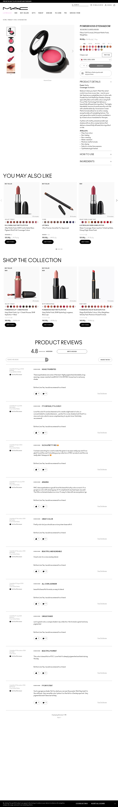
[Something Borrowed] (20, 306)
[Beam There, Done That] (82, 222)
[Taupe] (14, 222)
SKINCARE (49, 13)
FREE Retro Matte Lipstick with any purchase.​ (17, 1)
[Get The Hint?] (36, 222)
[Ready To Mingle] (70, 306)
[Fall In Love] (93, 47)
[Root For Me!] (64, 222)
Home (5, 19)
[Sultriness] (67, 306)
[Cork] (45, 222)
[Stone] (48, 222)
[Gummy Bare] (104, 222)
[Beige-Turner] (54, 222)
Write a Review (72, 351)
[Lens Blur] (84, 50)
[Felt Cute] (93, 50)
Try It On (107, 55)
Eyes (15, 19)
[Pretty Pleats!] (11, 306)
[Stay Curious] (73, 306)
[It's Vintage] (101, 47)
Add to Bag (10, 241)
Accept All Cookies (98, 803)
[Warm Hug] (17, 306)
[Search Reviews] (46, 360)
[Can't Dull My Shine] (92, 222)
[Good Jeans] (104, 47)
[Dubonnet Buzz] (54, 306)
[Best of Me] (81, 47)
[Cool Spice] (51, 222)
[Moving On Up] (58, 306)
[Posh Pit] (101, 222)
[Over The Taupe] (36, 306)
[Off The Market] (51, 306)
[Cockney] (107, 222)
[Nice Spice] (101, 306)
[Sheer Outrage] (98, 306)
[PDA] (95, 222)
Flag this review (102, 393)
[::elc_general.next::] (37, 222)
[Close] (115, 804)
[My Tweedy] (96, 47)
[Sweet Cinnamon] (92, 306)
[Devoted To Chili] (84, 47)
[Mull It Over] (86, 306)
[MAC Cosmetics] (15, 8)
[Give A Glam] (81, 50)
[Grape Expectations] (70, 222)
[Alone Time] (111, 222)
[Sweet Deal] (30, 222)
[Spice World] (111, 306)
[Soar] (23, 222)
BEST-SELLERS (24, 13)
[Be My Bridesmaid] (45, 306)
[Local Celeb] (98, 222)
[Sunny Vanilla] (89, 222)
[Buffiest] (26, 306)
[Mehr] (33, 222)
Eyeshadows (22, 19)
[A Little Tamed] (96, 50)
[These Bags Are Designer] (107, 47)
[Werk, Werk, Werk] (87, 50)
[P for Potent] (99, 47)
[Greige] (58, 222)
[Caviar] (67, 222)
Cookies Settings (82, 803)
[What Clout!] (110, 47)
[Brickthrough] (61, 306)
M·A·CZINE (58, 13)
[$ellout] (86, 222)
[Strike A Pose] (87, 47)
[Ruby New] (64, 306)
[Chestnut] (61, 222)
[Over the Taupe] (89, 306)
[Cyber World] (73, 222)
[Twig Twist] (26, 222)
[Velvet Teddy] (8, 222)
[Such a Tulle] (99, 50)
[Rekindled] (30, 306)
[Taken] (33, 306)
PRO (65, 13)
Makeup (10, 19)
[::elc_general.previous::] (6, 222)
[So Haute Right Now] (90, 50)
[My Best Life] (48, 306)
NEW (16, 13)
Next (59, 717)
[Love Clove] (107, 306)
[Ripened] (90, 47)
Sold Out (100, 65)
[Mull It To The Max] (11, 222)
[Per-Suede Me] (101, 50)
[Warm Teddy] (17, 222)
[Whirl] (20, 222)
